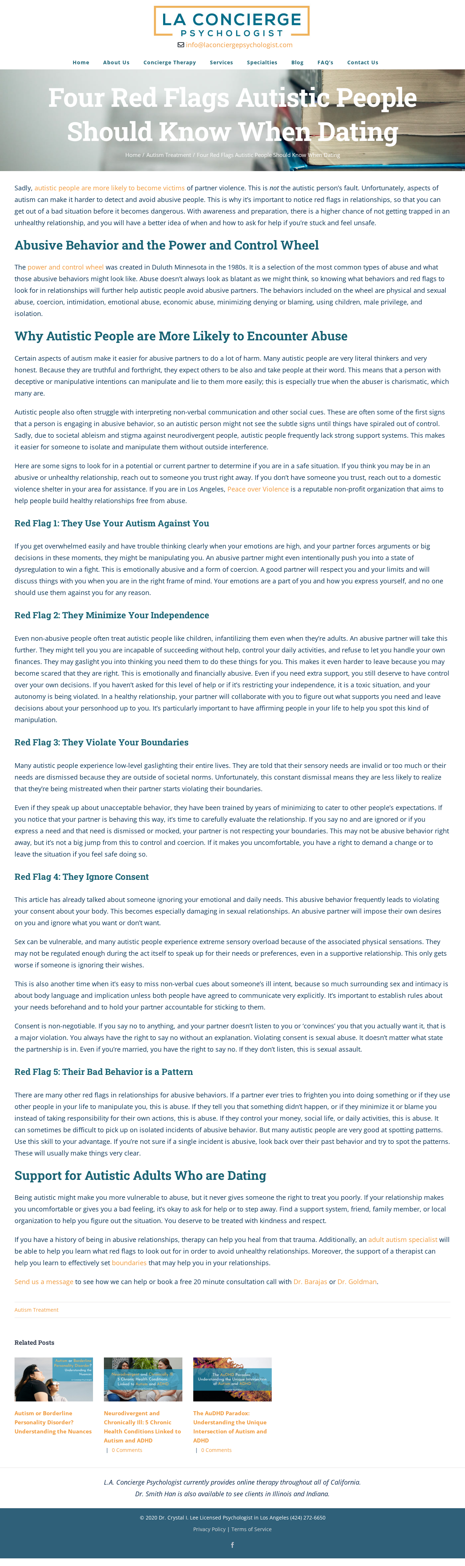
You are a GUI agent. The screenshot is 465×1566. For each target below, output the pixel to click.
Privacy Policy (209, 1529)
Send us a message (44, 1281)
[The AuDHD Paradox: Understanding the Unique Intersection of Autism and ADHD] (232, 1379)
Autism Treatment (36, 1309)
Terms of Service (251, 1529)
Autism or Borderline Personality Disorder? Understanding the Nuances (43, 1379)
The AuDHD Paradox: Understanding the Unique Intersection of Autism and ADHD (221, 1379)
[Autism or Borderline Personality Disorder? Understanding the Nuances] (54, 1379)
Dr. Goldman (357, 1281)
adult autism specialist (402, 1239)
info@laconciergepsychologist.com (238, 44)
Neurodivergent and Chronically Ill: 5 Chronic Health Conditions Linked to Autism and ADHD (132, 1379)
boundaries (129, 1262)
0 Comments (127, 1449)
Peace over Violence (258, 489)
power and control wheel (66, 267)
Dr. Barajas (310, 1281)
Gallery (64, 1379)
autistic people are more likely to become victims (110, 187)
